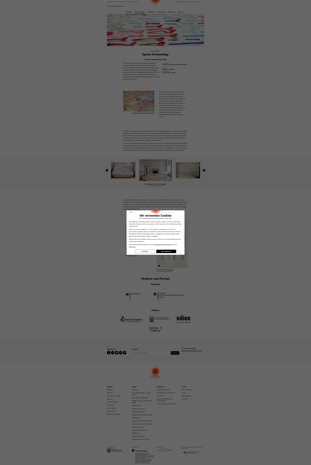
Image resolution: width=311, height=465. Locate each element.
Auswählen (145, 251)
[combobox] (132, 212)
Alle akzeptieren (166, 251)
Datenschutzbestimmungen (163, 244)
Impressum (132, 247)
